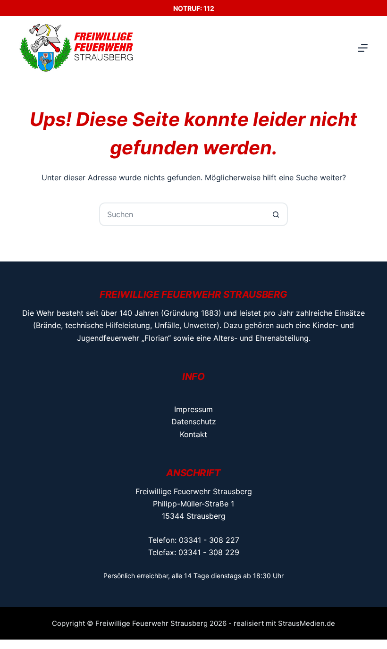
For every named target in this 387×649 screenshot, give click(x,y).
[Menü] (363, 48)
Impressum (193, 409)
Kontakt (193, 434)
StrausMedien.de (306, 623)
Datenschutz (193, 421)
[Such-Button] (276, 214)
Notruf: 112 (193, 8)
